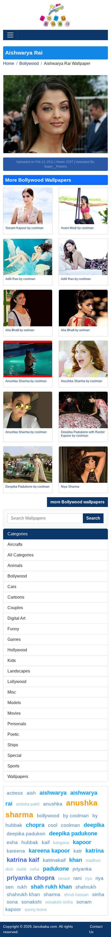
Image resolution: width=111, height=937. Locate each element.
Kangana (61, 842)
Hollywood (17, 650)
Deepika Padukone (73, 833)
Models (14, 702)
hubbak (29, 842)
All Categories (20, 555)
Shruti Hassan (76, 894)
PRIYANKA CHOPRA (30, 877)
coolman (70, 825)
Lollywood (16, 681)
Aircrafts (14, 544)
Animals (14, 565)
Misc (11, 692)
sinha (98, 894)
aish (31, 793)
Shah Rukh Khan (51, 886)
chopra (35, 825)
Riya (88, 878)
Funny (13, 629)
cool (52, 825)
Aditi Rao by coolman (20, 279)
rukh (22, 887)
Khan (75, 860)
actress (15, 793)
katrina (94, 850)
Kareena (16, 851)
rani (77, 878)
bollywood (48, 815)
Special (14, 755)
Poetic (13, 734)
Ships (12, 745)
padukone (56, 868)
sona (12, 902)
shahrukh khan (23, 894)
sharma (52, 894)
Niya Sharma (70, 486)
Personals (16, 724)
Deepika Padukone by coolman (27, 486)
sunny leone (36, 909)
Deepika (94, 825)
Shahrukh (85, 887)
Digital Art (16, 618)
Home (8, 63)
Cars (11, 586)
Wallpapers (17, 776)
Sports (13, 766)
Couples (15, 608)
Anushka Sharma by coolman (26, 381)
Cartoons (15, 597)
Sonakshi (31, 902)
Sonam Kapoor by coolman (24, 228)
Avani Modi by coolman (77, 228)
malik (21, 869)
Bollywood (29, 63)
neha (34, 869)
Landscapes (18, 671)
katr (78, 851)
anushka (52, 804)
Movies (14, 713)
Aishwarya (53, 793)
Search (93, 518)
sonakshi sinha (59, 902)
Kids (11, 660)
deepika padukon (26, 833)
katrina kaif (23, 859)
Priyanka (82, 869)
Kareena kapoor (49, 850)
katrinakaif (54, 860)
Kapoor (82, 842)
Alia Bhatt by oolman (19, 330)
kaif (46, 842)
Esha (12, 842)
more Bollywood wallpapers (77, 502)
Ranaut (64, 878)
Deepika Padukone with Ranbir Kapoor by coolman (83, 433)
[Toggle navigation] (10, 35)
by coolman (76, 815)
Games (14, 639)
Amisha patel (27, 804)
